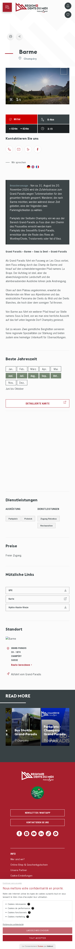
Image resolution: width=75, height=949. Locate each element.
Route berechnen (20, 664)
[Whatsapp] (54, 833)
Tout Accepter (37, 938)
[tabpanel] (38, 86)
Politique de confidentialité (13, 924)
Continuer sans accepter (12, 883)
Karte (11, 598)
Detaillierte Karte (38, 403)
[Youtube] (34, 833)
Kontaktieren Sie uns (37, 822)
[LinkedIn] (40, 833)
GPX (10, 590)
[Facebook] (20, 833)
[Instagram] (27, 833)
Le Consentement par (37, 946)
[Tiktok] (47, 833)
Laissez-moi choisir (37, 930)
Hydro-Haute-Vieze (18, 607)
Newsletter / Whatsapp (37, 812)
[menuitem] (37, 864)
